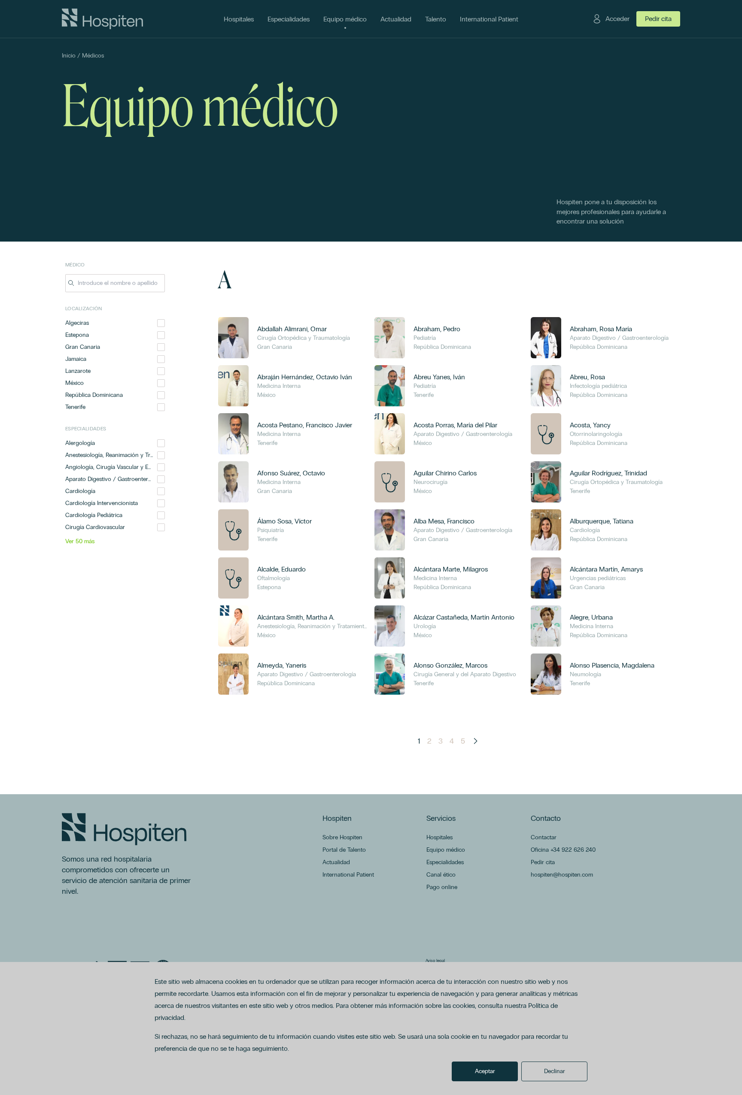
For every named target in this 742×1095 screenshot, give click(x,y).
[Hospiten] (102, 19)
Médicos (93, 55)
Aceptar (485, 1071)
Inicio (69, 55)
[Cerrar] (159, 283)
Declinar (554, 1071)
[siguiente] (475, 741)
